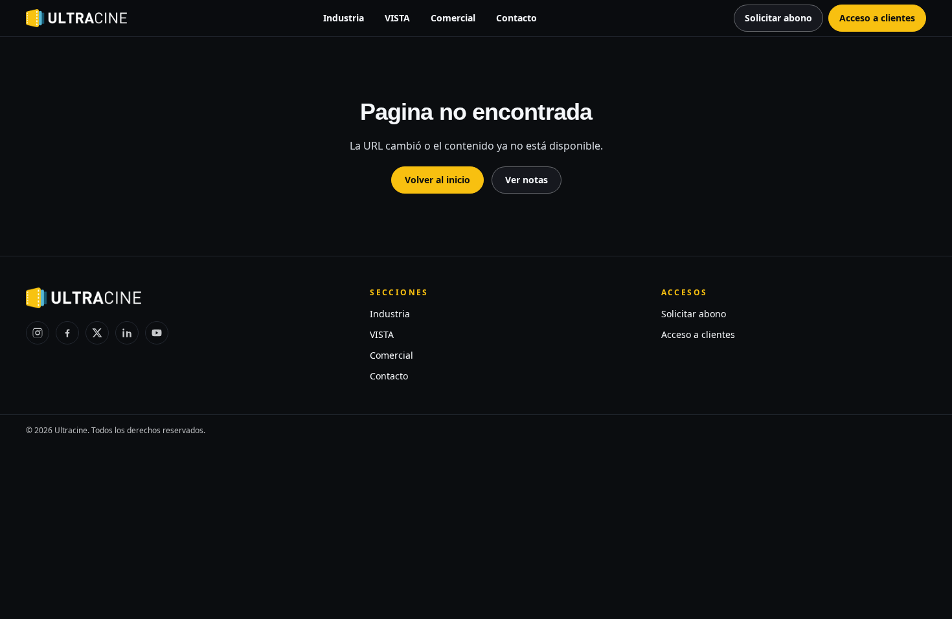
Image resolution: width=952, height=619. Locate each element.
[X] (97, 332)
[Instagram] (37, 332)
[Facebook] (67, 332)
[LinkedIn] (127, 332)
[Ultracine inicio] (76, 18)
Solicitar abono (693, 314)
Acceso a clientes (698, 334)
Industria (343, 18)
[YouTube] (156, 332)
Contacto (516, 18)
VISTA (397, 18)
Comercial (453, 18)
